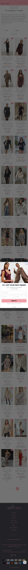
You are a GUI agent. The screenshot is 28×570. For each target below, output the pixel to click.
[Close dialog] (26, 264)
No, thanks (14, 306)
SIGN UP (14, 301)
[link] (14, 272)
